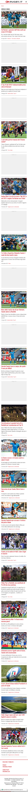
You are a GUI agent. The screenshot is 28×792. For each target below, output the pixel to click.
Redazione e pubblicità (8, 762)
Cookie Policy (6, 770)
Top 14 (15, 93)
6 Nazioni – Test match (11, 38)
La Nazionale (16, 206)
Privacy (4, 765)
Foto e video (10, 435)
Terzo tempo (10, 150)
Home (2, 6)
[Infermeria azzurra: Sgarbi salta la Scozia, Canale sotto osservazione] (14, 641)
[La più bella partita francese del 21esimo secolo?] (14, 130)
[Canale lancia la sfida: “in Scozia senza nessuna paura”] (14, 609)
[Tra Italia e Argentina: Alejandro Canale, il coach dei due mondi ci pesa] (14, 243)
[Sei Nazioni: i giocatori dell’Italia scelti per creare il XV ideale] (14, 20)
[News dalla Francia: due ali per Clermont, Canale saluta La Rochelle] (14, 300)
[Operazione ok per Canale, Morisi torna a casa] (14, 479)
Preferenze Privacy (7, 767)
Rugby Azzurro (10, 206)
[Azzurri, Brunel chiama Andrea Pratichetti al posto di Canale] (14, 674)
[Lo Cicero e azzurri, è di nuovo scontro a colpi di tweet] (14, 448)
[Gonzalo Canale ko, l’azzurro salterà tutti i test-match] (14, 736)
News (9, 263)
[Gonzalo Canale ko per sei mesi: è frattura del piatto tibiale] (14, 510)
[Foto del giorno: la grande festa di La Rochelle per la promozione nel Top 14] (14, 413)
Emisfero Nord (10, 93)
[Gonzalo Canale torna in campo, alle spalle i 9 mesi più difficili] (14, 356)
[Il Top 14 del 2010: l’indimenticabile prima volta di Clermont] (14, 75)
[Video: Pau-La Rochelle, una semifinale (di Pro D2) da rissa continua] (14, 573)
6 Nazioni (18, 38)
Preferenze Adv (6, 771)
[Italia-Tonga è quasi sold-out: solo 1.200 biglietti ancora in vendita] (14, 705)
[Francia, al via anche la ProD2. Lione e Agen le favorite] (14, 542)
